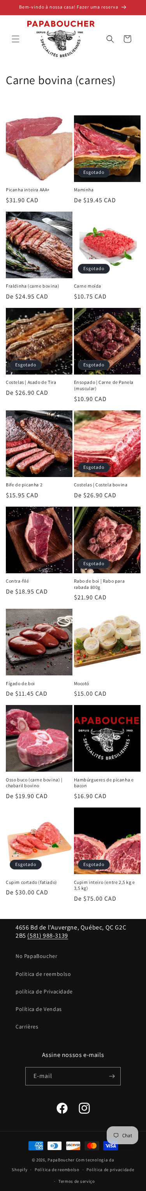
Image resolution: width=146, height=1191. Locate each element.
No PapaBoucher (36, 956)
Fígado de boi (20, 683)
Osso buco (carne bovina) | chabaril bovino (34, 783)
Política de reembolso (57, 1169)
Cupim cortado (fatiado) (31, 882)
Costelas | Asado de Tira (31, 382)
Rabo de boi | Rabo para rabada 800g (99, 584)
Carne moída (88, 286)
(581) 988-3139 (47, 935)
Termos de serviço (76, 1181)
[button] (15, 39)
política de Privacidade (44, 991)
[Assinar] (111, 1076)
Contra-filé (17, 581)
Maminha (84, 190)
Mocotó (82, 683)
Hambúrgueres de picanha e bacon (104, 783)
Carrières (27, 1026)
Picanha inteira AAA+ (28, 190)
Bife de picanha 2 (24, 485)
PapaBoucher (61, 1160)
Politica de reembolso (43, 973)
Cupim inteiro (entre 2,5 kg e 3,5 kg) (104, 885)
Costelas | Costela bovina (101, 485)
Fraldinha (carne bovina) (32, 286)
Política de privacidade (110, 1169)
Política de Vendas (39, 1009)
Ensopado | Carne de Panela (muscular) (104, 385)
